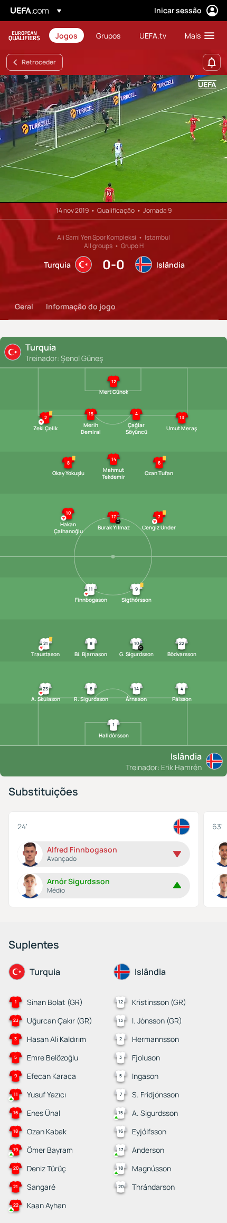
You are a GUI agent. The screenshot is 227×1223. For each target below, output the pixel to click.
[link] (66, 35)
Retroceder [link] (39, 62)
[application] (113, 139)
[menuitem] (67, 35)
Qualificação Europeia (24, 36)
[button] (197, 35)
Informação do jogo (81, 306)
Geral (24, 306)
